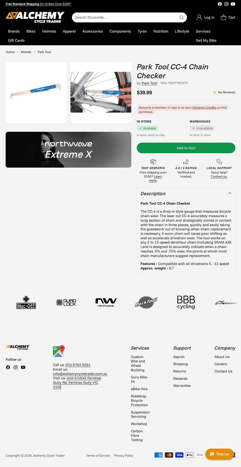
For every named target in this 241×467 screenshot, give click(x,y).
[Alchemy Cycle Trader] (35, 17)
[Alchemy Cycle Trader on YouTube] (233, 4)
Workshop (139, 423)
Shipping (180, 363)
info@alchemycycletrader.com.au (80, 373)
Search (179, 356)
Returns (179, 371)
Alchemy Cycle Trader (49, 455)
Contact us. (219, 176)
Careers (220, 363)
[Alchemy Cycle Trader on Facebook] (219, 4)
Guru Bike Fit (139, 379)
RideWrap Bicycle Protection (139, 400)
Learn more (155, 178)
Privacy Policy (123, 455)
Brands (26, 52)
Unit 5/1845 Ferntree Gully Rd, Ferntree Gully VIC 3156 (77, 382)
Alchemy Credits (204, 107)
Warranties (182, 385)
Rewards (180, 378)
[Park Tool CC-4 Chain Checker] (36, 92)
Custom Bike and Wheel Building (138, 363)
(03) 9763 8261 (78, 364)
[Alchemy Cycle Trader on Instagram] (226, 4)
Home (10, 52)
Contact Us (223, 371)
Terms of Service (98, 455)
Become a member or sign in (160, 107)
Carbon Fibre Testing (137, 435)
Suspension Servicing (140, 414)
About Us (221, 356)
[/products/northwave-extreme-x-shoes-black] (68, 150)
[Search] (182, 17)
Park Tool (44, 52)
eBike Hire (139, 388)
